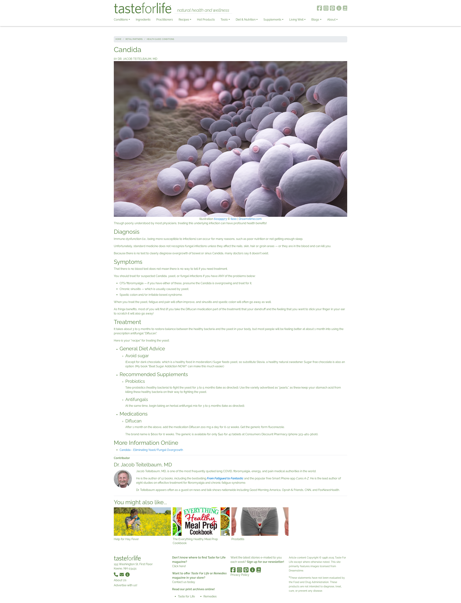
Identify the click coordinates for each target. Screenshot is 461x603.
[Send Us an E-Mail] (122, 574)
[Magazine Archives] (345, 8)
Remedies (210, 596)
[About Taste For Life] (338, 8)
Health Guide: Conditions (160, 39)
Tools (224, 19)
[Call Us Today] (116, 574)
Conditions (121, 19)
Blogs (315, 19)
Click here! (179, 566)
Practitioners (164, 19)
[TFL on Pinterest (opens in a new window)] (332, 8)
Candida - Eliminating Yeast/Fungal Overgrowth (151, 450)
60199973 (220, 219)
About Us (120, 580)
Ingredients (143, 19)
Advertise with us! (125, 585)
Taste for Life (186, 596)
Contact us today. (183, 582)
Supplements (272, 19)
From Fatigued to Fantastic (225, 478)
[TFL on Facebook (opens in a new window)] (319, 8)
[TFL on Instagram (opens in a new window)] (325, 8)
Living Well (296, 19)
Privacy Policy (239, 575)
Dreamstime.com (250, 219)
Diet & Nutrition (246, 19)
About (331, 19)
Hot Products (206, 19)
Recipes (184, 19)
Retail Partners (134, 39)
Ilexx (234, 219)
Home (118, 39)
